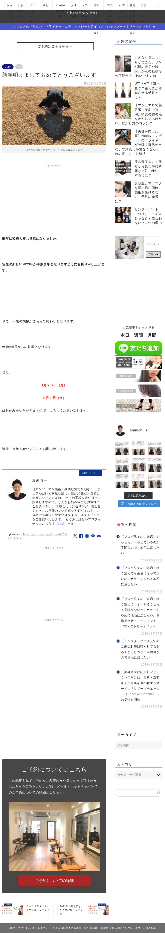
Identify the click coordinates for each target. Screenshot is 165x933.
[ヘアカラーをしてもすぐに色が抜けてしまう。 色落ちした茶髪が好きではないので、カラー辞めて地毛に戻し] (155, 464)
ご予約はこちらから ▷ (55, 46)
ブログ (7, 66)
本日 (125, 335)
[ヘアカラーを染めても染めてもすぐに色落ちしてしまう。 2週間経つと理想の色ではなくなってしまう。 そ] (138, 481)
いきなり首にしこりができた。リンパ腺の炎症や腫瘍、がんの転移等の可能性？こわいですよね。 (138, 66)
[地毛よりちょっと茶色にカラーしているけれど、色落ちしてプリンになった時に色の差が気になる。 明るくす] (138, 448)
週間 (138, 335)
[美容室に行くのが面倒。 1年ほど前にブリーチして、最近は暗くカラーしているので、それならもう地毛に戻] (155, 481)
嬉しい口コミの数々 (46, 7)
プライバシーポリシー (144, 7)
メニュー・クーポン (32, 7)
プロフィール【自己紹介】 (97, 7)
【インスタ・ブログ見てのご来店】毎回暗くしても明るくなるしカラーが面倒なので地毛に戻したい (140, 649)
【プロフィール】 (64, 523)
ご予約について (20, 7)
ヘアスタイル (122, 7)
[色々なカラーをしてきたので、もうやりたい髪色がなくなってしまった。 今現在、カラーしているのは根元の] (122, 481)
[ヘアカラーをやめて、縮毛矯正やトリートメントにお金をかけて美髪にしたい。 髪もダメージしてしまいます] (122, 464)
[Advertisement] (54, 199)
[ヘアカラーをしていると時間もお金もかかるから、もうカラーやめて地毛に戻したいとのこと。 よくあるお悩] (138, 464)
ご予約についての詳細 (54, 881)
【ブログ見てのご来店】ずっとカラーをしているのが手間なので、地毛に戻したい (140, 545)
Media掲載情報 (60, 7)
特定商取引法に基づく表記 (133, 7)
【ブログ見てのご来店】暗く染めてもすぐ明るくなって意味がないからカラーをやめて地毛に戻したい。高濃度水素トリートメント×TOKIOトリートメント (140, 612)
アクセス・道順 (110, 7)
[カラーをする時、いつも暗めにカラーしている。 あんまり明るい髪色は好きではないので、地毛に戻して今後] (122, 448)
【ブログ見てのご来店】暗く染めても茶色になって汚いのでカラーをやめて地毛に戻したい (140, 576)
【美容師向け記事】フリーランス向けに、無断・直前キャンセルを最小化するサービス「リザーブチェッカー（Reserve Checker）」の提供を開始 (141, 685)
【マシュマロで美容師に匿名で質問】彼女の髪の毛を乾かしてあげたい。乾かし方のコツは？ (138, 114)
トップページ (10, 7)
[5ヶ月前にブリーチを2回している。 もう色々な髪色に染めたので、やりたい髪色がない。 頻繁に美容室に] (155, 448)
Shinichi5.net (82, 12)
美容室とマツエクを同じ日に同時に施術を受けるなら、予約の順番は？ (138, 192)
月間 (152, 335)
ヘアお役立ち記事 (85, 7)
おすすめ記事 (74, 7)
